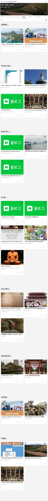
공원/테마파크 (38, 16)
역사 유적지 (30, 16)
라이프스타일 (9, 16)
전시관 (23, 16)
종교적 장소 (17, 16)
